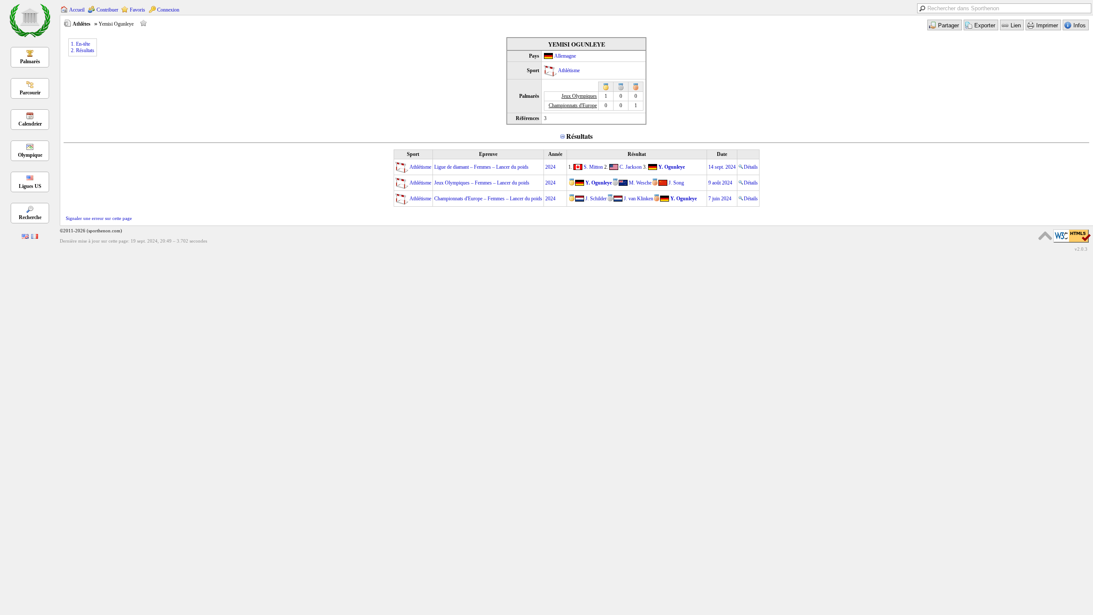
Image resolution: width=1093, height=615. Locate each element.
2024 (550, 167)
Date (722, 154)
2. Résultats (82, 50)
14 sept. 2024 (722, 167)
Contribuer (107, 10)
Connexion (168, 10)
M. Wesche (640, 183)
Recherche (30, 217)
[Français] (34, 237)
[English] (25, 237)
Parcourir (30, 93)
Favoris (137, 10)
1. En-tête (80, 44)
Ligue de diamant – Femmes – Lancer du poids (481, 167)
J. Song (676, 183)
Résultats (579, 136)
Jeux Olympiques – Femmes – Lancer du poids (481, 183)
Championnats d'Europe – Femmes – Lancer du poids (488, 199)
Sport (413, 154)
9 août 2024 (720, 183)
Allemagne (565, 56)
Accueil (77, 10)
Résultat (637, 154)
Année (555, 154)
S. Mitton (593, 167)
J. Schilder (596, 199)
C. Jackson (631, 167)
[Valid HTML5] (1072, 243)
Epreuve (488, 154)
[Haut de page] (1045, 236)
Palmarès (30, 61)
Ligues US (30, 186)
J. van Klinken (638, 199)
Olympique (30, 155)
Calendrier (30, 124)
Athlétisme (569, 70)
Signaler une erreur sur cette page (99, 218)
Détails (751, 167)
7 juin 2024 (719, 199)
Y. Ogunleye (671, 167)
